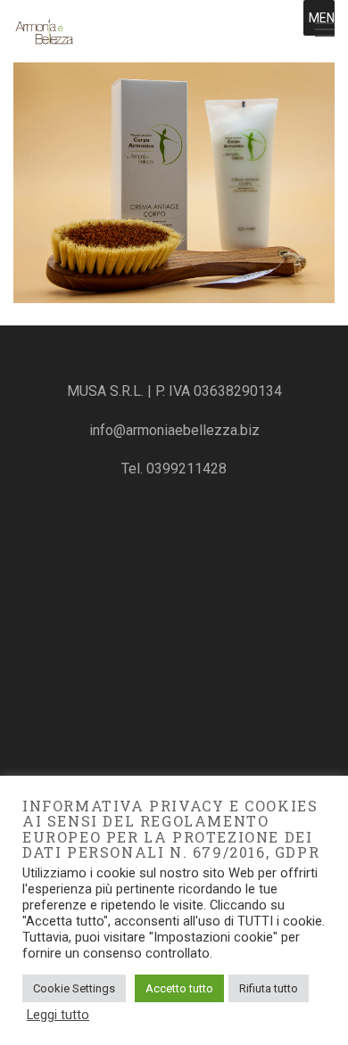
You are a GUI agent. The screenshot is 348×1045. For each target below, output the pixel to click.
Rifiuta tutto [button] (268, 988)
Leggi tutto (58, 1015)
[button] (326, 18)
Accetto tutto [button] (179, 988)
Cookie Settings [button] (74, 988)
